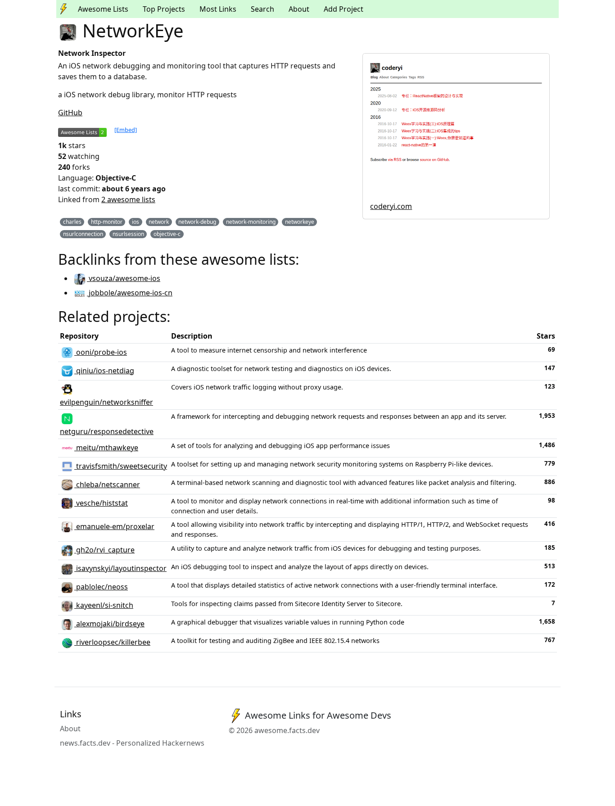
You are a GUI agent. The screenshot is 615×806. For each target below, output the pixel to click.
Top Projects (164, 9)
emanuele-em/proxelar (114, 526)
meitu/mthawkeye (106, 448)
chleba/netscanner (107, 484)
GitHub (70, 113)
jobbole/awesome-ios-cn (129, 293)
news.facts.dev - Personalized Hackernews (132, 743)
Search (262, 9)
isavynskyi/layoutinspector (120, 568)
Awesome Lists (103, 9)
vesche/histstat (101, 503)
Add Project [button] (343, 9)
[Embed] (125, 130)
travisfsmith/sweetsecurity (120, 466)
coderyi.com (391, 206)
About (299, 9)
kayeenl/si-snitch (103, 605)
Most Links (217, 9)
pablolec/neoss (101, 587)
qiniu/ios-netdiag (104, 371)
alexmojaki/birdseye (109, 624)
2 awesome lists (128, 199)
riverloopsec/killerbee (112, 642)
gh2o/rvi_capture (104, 550)
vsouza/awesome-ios (123, 278)
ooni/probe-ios (100, 352)
